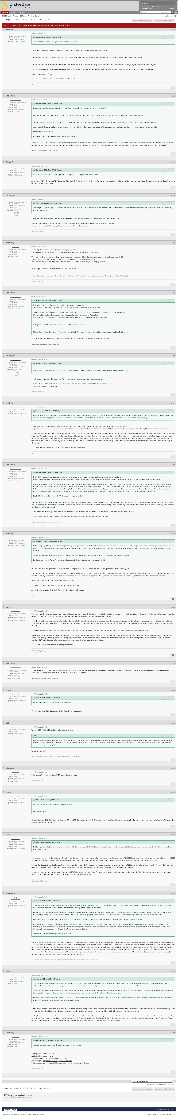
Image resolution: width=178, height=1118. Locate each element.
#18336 (173, 792)
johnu (8, 690)
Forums (5, 12)
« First (16, 20)
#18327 (173, 356)
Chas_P (9, 162)
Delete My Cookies (25, 1114)
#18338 (173, 893)
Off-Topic (23, 16)
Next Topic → (171, 1084)
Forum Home (15, 1114)
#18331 (173, 607)
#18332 (173, 663)
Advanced (175, 12)
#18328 (173, 403)
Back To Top (6, 1114)
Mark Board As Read (38, 1114)
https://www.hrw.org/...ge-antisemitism (57, 1061)
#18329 (173, 465)
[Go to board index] (16, 5)
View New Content (166, 16)
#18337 (173, 834)
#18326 (173, 293)
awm (8, 607)
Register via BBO (148, 8)
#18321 (173, 29)
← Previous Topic (149, 1084)
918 (36, 20)
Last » (49, 20)
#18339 (173, 971)
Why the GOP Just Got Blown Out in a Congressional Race (52, 730)
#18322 (173, 96)
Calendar (22, 12)
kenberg (10, 29)
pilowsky (10, 243)
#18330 (173, 533)
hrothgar (10, 195)
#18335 (173, 768)
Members (13, 12)
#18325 (173, 243)
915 (24, 20)
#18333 (173, 690)
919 (40, 20)
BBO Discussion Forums (10, 16)
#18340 (173, 1033)
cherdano (10, 893)
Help (172, 8)
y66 (7, 723)
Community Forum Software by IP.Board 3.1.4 (161, 1114)
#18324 (173, 195)
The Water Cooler (33, 16)
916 (28, 20)
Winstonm (10, 96)
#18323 (173, 162)
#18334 (173, 723)
